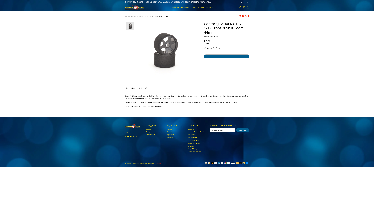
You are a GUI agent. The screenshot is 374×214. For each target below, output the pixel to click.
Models (148, 129)
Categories (149, 132)
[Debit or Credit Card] (240, 163)
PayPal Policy (192, 149)
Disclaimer (191, 135)
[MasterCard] (212, 163)
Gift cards (209, 7)
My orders (170, 132)
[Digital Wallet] (233, 163)
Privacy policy (192, 137)
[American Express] (219, 163)
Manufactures (150, 135)
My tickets (170, 135)
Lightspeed (158, 163)
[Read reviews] (211, 48)
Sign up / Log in (244, 2)
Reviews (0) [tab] (143, 88)
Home (127, 16)
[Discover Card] (222, 163)
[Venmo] (247, 163)
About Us (191, 129)
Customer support (194, 143)
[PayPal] (237, 163)
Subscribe (242, 130)
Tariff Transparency (194, 152)
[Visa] (215, 163)
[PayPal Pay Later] (244, 163)
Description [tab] (130, 88)
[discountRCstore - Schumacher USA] (136, 7)
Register (170, 129)
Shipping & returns (194, 140)
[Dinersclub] (228, 163)
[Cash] (206, 163)
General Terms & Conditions (197, 132)
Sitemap (191, 146)
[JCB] (225, 163)
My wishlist (170, 137)
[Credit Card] (209, 163)
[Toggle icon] (240, 7)
